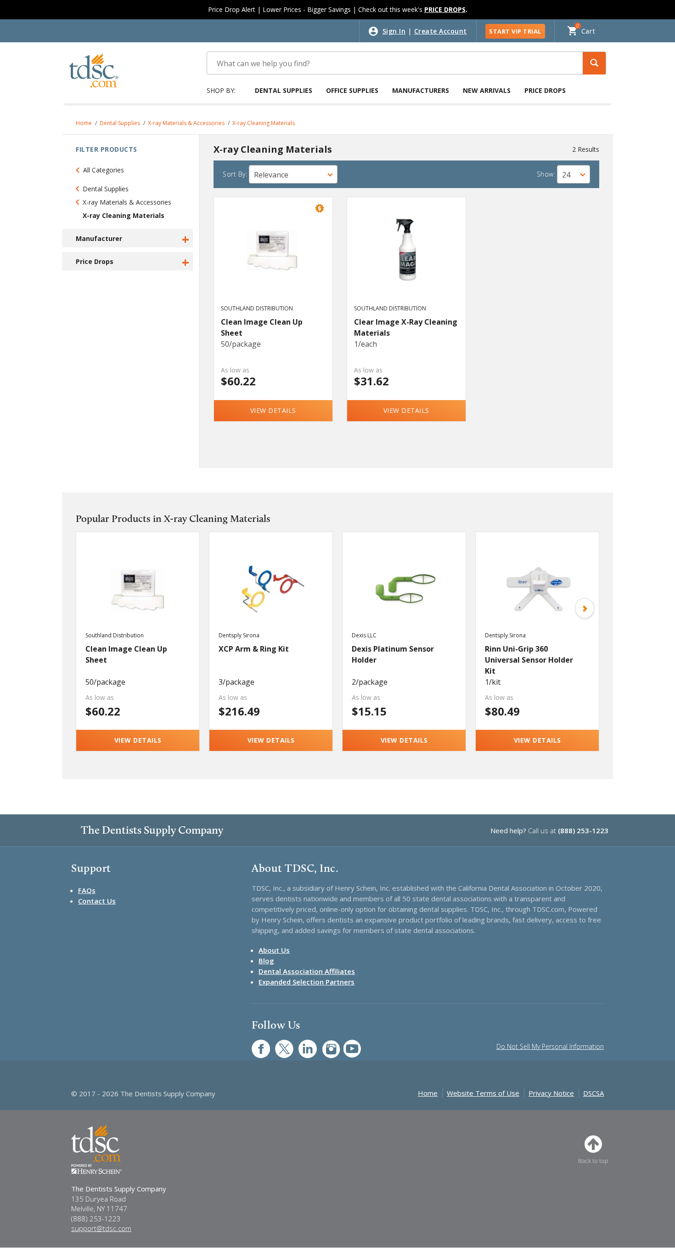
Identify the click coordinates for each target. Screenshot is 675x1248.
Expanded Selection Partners (306, 981)
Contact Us (97, 900)
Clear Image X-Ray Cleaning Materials (405, 327)
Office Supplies (352, 90)
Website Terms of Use (483, 1093)
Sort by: (235, 174)
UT (347, 1044)
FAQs (87, 890)
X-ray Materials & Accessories (186, 123)
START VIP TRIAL (515, 31)
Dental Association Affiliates (307, 971)
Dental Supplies (283, 90)
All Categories (103, 170)
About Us (274, 950)
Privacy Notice (551, 1093)
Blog (266, 960)
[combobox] (293, 174)
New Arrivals (487, 90)
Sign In (394, 31)
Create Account (440, 31)
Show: (546, 174)
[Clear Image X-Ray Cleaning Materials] (406, 259)
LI (300, 1044)
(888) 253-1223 (583, 830)
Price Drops (545, 90)
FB (255, 1044)
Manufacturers (420, 90)
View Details (273, 410)
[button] (594, 63)
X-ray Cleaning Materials (263, 123)
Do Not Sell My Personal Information (550, 1046)
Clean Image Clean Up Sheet (262, 327)
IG (325, 1044)
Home (84, 123)
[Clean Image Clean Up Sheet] (273, 259)
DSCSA (593, 1093)
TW (279, 1044)
